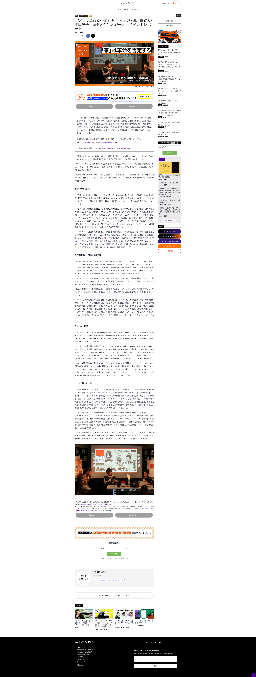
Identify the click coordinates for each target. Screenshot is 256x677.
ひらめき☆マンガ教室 (101, 629)
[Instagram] (151, 642)
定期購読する (165, 3)
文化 (76, 15)
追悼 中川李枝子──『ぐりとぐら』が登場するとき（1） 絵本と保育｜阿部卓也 (169, 91)
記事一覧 (169, 21)
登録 (155, 666)
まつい (166, 127)
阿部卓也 (164, 95)
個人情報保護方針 (83, 654)
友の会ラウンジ (136, 9)
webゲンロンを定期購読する (169, 241)
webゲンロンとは (83, 647)
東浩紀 (76, 627)
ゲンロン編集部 (79, 32)
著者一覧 (169, 25)
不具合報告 (169, 251)
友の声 (120, 9)
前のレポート (94, 106)
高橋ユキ (167, 71)
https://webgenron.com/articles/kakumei (114, 148)
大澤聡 (122, 627)
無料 (90, 15)
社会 (159, 105)
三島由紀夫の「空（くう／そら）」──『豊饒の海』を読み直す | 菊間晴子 (169, 52)
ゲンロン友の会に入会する (169, 246)
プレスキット (82, 661)
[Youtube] (164, 642)
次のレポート (133, 106)
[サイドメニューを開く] (77, 3)
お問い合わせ (82, 659)
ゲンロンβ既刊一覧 (170, 231)
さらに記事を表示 (169, 220)
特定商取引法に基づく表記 (86, 649)
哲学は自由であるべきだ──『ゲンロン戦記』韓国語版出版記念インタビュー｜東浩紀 (169, 79)
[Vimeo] (160, 642)
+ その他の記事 (97, 575)
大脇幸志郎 (165, 105)
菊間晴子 (167, 56)
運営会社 (81, 657)
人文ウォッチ (127, 9)
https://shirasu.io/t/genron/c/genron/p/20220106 (95, 504)
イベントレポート (83, 15)
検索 (178, 15)
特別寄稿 (160, 56)
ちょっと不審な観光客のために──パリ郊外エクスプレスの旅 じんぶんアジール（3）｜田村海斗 (169, 113)
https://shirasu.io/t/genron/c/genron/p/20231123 (100, 142)
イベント (105, 238)
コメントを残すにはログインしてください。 (114, 595)
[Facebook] (147, 642)
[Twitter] (156, 642)
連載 (159, 117)
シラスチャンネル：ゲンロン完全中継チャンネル (109, 580)
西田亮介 (117, 627)
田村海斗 (164, 117)
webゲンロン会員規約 (85, 652)
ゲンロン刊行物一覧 (169, 236)
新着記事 (160, 71)
